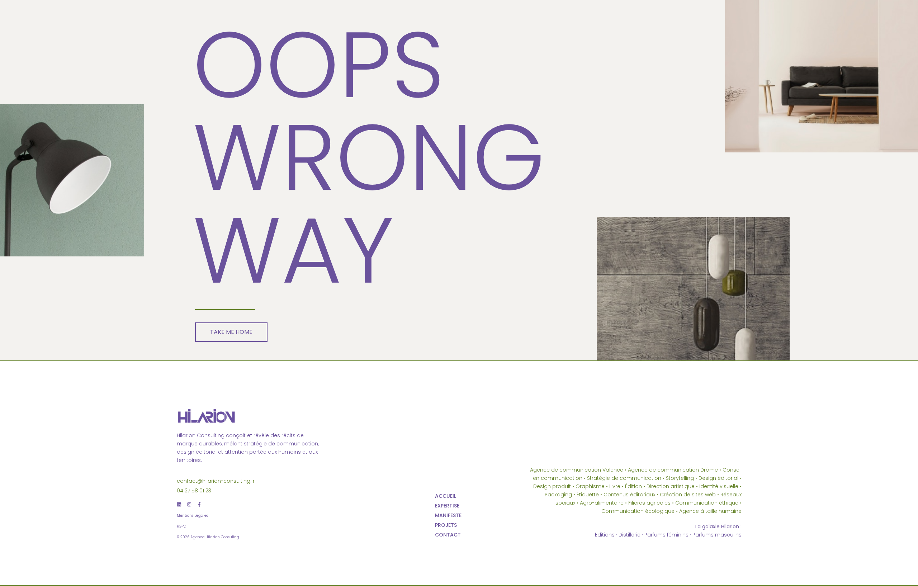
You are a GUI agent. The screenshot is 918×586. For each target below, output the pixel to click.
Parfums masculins (717, 534)
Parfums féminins (666, 534)
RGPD (181, 526)
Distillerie (629, 534)
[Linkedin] (179, 504)
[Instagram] (189, 504)
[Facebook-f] (199, 504)
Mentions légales (192, 515)
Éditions (605, 534)
